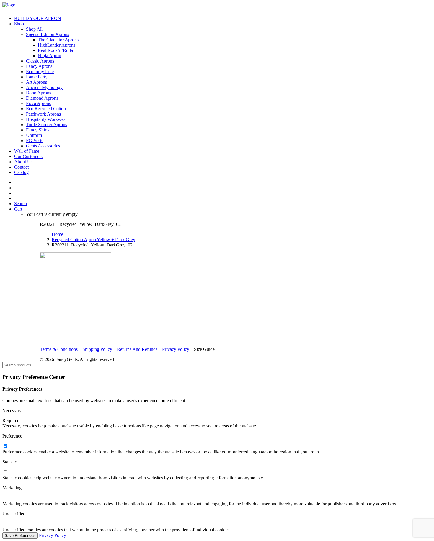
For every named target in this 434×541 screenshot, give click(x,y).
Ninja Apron (49, 55)
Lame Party (37, 76)
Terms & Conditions (59, 349)
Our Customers (28, 156)
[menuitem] (223, 18)
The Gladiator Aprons (58, 39)
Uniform (34, 135)
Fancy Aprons (39, 66)
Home (57, 234)
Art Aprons (36, 82)
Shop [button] (19, 23)
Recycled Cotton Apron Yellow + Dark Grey (93, 239)
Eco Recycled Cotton (46, 108)
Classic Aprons (40, 60)
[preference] (5, 446)
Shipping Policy (97, 349)
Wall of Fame (26, 151)
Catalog (21, 172)
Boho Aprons (38, 92)
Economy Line (40, 71)
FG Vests (34, 140)
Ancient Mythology (44, 87)
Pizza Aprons (38, 103)
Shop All (34, 29)
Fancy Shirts (37, 129)
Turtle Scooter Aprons (46, 124)
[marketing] (5, 498)
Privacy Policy (175, 349)
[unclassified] (5, 524)
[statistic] (5, 472)
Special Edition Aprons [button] (47, 34)
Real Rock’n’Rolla (55, 50)
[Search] (29, 364)
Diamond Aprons (42, 98)
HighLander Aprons (56, 44)
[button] (20, 203)
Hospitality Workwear (46, 119)
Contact (21, 167)
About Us (23, 161)
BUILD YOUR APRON (37, 18)
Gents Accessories (43, 145)
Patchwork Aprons (43, 113)
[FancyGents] (217, 6)
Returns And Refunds (137, 349)
